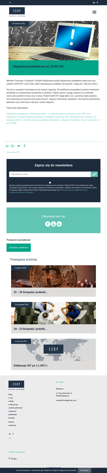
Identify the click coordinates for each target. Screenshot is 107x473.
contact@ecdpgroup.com (66, 400)
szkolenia (12, 425)
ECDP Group (13, 405)
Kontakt (11, 418)
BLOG (10, 394)
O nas (10, 398)
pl (10, 3)
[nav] (94, 12)
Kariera (11, 422)
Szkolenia (12, 411)
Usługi (11, 401)
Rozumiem (85, 470)
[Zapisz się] (94, 174)
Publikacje (12, 414)
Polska (14, 459)
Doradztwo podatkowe (18, 247)
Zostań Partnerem (15, 408)
